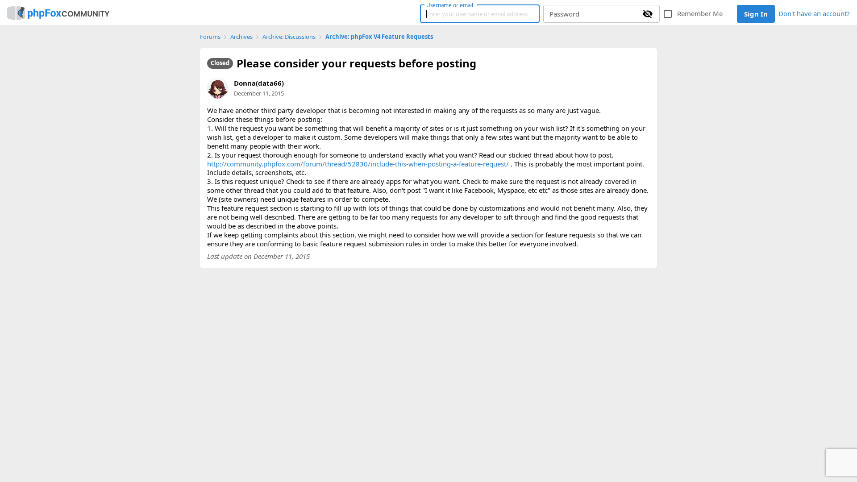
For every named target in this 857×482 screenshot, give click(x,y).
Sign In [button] (756, 13)
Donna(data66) (259, 83)
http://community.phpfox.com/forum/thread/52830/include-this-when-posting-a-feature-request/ (358, 163)
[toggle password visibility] (648, 14)
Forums (210, 37)
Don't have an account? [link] (814, 13)
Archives (241, 37)
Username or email (450, 4)
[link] (58, 13)
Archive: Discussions (289, 37)
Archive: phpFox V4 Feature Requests (379, 37)
